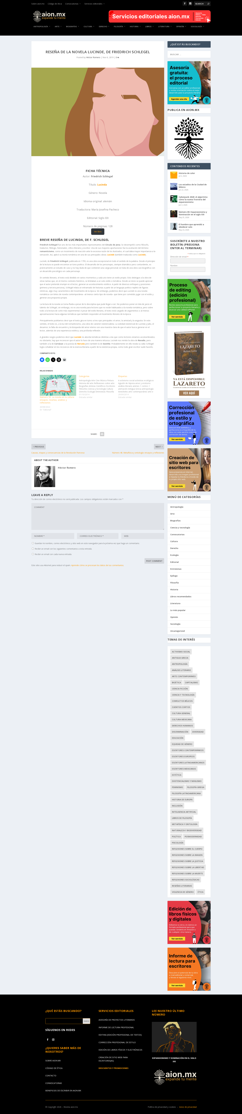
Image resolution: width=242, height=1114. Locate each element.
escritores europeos (183, 756)
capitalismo (191, 682)
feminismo (177, 787)
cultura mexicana (182, 719)
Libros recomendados (180, 596)
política (176, 836)
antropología (179, 664)
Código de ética (55, 3)
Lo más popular (178, 610)
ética (200, 892)
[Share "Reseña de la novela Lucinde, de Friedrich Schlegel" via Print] (102, 434)
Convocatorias (71, 3)
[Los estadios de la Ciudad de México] (173, 186)
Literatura (163, 26)
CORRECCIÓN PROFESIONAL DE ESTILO (117, 1042)
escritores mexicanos (184, 768)
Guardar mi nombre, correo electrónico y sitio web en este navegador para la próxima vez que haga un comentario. (87, 543)
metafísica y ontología (184, 824)
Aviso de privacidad (188, 1107)
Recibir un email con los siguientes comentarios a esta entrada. (63, 548)
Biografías (71, 26)
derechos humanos (182, 725)
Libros (148, 26)
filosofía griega (195, 787)
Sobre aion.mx (37, 3)
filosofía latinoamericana (186, 793)
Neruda (81, 343)
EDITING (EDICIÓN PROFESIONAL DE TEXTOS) (120, 1034)
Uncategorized (177, 631)
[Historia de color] (173, 175)
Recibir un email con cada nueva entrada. (53, 554)
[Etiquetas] (137, 387)
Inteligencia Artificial (184, 812)
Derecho (103, 26)
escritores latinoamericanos (188, 762)
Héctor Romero (93, 57)
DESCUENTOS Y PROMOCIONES (113, 1068)
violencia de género (183, 892)
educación (177, 738)
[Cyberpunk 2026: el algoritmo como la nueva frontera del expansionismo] (173, 198)
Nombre (173, 265)
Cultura (88, 26)
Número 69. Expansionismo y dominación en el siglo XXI (193, 213)
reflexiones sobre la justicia (187, 861)
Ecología (174, 555)
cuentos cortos (181, 707)
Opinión (180, 26)
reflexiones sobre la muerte (187, 873)
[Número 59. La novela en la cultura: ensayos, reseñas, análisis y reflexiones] (58, 385)
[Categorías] (98, 387)
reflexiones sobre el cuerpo (187, 849)
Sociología (196, 26)
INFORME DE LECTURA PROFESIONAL (116, 1027)
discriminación (180, 731)
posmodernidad (193, 836)
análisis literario (181, 670)
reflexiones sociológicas (185, 879)
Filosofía (118, 26)
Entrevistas (175, 569)
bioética (176, 682)
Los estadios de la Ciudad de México (193, 185)
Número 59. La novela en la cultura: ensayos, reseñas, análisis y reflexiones (57, 400)
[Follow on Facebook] (47, 1039)
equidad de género (182, 744)
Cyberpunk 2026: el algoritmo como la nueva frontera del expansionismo (193, 199)
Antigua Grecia (180, 657)
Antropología (40, 26)
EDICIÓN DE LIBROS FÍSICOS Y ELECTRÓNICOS (120, 1049)
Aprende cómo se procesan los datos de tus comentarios (97, 565)
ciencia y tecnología (183, 694)
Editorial (174, 562)
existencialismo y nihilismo (187, 781)
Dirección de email (179, 256)
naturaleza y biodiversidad (187, 830)
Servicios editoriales (93, 3)
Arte (57, 26)
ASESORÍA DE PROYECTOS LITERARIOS (117, 1019)
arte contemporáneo (184, 676)
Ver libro (98, 231)
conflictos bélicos (182, 701)
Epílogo (174, 575)
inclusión (177, 805)
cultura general (181, 713)
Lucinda (102, 184)
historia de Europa (182, 799)
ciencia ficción (180, 688)
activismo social (181, 651)
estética (176, 775)
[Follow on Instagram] (53, 1039)
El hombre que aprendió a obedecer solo (191, 225)
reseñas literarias (182, 885)
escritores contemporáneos (187, 750)
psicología (177, 842)
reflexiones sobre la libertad (188, 867)
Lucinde (110, 254)
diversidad (198, 731)
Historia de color (187, 173)
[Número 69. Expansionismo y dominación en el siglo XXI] (173, 213)
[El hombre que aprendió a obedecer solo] (173, 226)
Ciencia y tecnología (180, 527)
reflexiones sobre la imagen (187, 855)
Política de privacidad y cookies (162, 1107)
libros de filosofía (182, 818)
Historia (134, 26)
